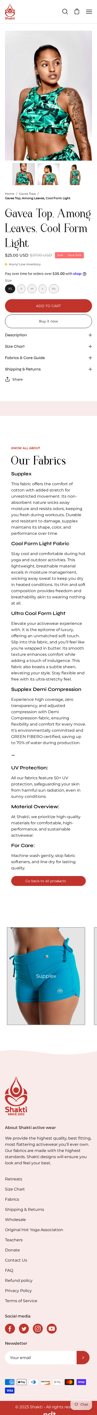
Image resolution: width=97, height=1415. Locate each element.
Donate (12, 1250)
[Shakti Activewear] (10, 12)
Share (17, 379)
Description (16, 335)
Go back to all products (45, 881)
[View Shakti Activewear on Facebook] (10, 1329)
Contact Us (16, 1260)
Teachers (14, 1240)
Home (9, 193)
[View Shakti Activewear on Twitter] (24, 1329)
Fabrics (12, 1199)
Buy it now (48, 321)
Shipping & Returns (23, 369)
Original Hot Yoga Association (34, 1229)
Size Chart (15, 346)
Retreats (13, 1179)
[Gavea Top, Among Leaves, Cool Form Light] (23, 174)
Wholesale (15, 1219)
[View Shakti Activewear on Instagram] (38, 1329)
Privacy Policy (18, 1290)
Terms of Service (21, 1300)
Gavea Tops (27, 193)
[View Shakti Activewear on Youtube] (52, 1329)
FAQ (9, 1270)
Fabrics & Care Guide (25, 357)
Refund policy (19, 1280)
